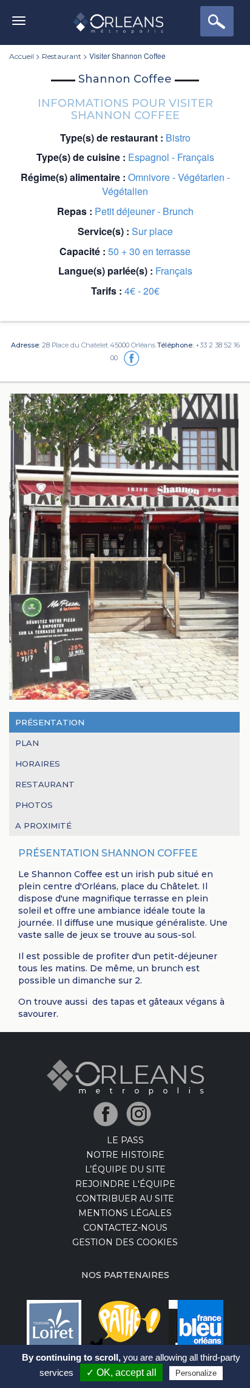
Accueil (21, 56)
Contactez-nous (125, 1227)
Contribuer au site (125, 1198)
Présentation (49, 722)
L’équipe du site (125, 1169)
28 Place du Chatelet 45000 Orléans (98, 345)
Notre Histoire (125, 1154)
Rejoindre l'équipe (125, 1183)
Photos (34, 805)
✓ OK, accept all (121, 1372)
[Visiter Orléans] (125, 1076)
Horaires (37, 763)
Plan (27, 743)
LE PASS (125, 1140)
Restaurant (61, 56)
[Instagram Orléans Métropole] (141, 1113)
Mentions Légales (125, 1213)
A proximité (43, 825)
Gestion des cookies (125, 1242)
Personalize (196, 1373)
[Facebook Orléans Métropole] (108, 1113)
